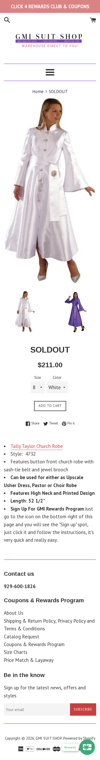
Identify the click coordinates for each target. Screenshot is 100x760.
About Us (13, 613)
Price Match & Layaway (29, 660)
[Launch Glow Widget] (87, 747)
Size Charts (15, 652)
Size (37, 377)
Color (57, 377)
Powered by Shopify (79, 738)
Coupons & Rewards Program (34, 644)
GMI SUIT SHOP (49, 738)
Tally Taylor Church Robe (37, 446)
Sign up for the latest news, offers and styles (45, 691)
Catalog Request (21, 636)
